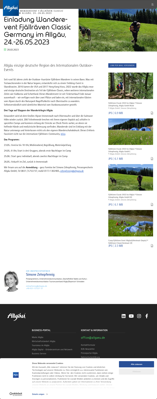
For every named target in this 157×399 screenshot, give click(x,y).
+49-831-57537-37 (34, 288)
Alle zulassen (136, 364)
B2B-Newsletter (88, 349)
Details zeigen (38, 394)
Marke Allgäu (37, 337)
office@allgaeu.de (93, 337)
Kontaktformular (88, 345)
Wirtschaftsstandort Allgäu (43, 341)
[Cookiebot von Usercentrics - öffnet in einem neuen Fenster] (16, 394)
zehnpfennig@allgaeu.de (72, 170)
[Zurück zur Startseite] (78, 8)
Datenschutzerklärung (90, 357)
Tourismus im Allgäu (40, 345)
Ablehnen (136, 371)
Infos (63, 133)
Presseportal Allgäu (89, 353)
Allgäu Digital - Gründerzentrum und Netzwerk (52, 349)
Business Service (39, 353)
